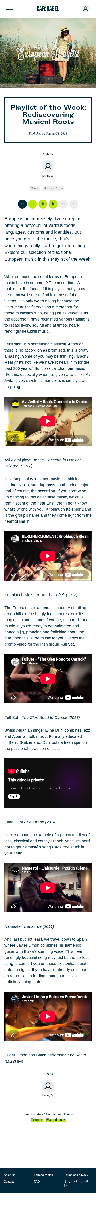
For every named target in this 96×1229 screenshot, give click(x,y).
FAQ (37, 1181)
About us (9, 1175)
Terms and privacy (76, 1175)
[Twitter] (70, 1181)
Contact (9, 1181)
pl (73, 204)
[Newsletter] (86, 1181)
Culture (35, 188)
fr (43, 204)
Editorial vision (43, 1175)
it (53, 204)
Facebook (56, 1119)
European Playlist (54, 188)
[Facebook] (65, 1181)
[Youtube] (80, 1181)
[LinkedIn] (65, 1185)
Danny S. (48, 175)
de (33, 204)
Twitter (37, 1119)
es (63, 204)
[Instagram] (75, 1181)
